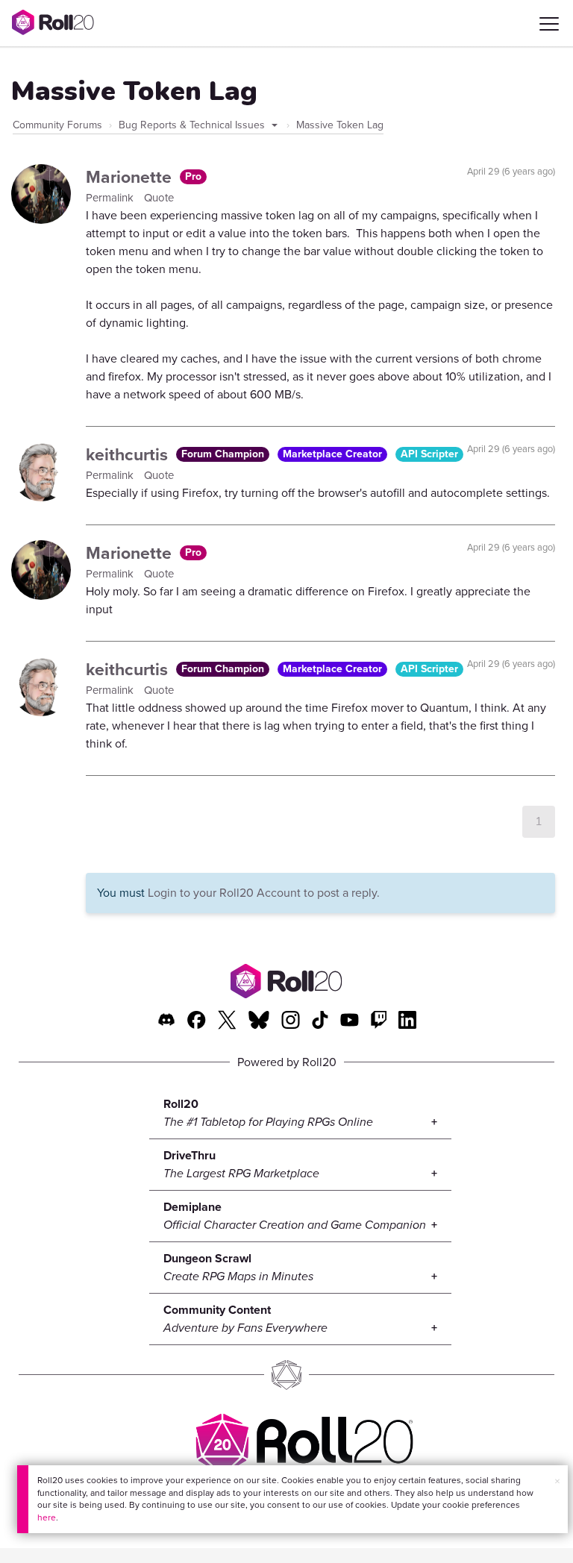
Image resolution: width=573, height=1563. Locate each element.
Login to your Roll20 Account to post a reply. (264, 892)
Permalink (111, 197)
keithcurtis (129, 454)
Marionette (131, 176)
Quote (159, 197)
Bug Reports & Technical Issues (193, 125)
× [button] (557, 1481)
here (46, 1517)
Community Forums (57, 125)
